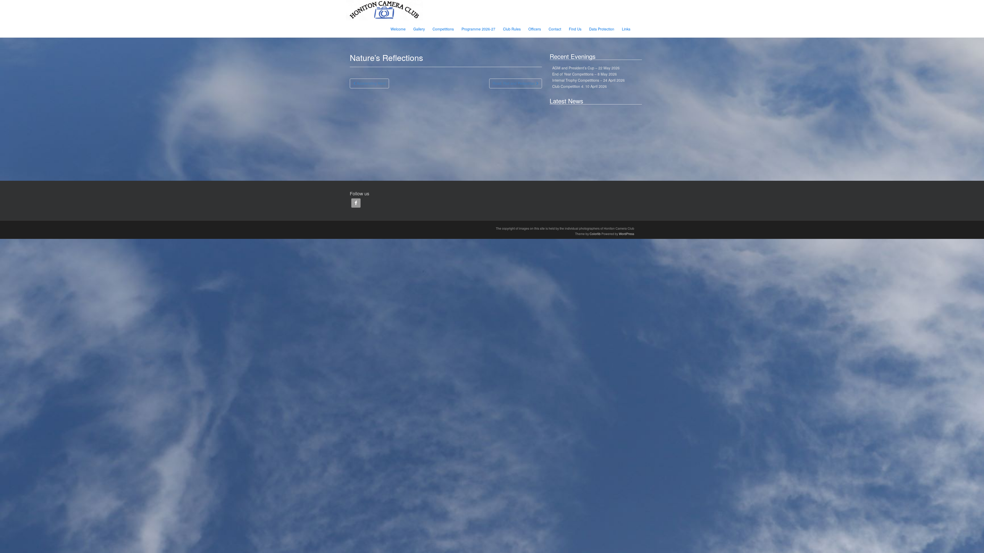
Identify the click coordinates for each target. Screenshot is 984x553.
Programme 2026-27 (478, 28)
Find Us (575, 28)
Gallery (419, 28)
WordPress (626, 233)
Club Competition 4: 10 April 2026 (579, 86)
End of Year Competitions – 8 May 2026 (584, 74)
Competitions (443, 28)
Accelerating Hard (371, 83)
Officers (534, 28)
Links (626, 28)
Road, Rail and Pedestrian (514, 83)
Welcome (398, 28)
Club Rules (512, 28)
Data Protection (601, 28)
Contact (555, 28)
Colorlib (595, 233)
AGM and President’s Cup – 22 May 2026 (586, 67)
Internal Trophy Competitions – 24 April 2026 (588, 80)
